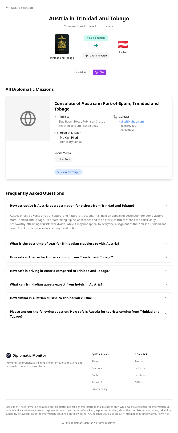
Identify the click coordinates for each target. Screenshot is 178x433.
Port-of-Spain (80, 72)
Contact (96, 375)
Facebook (140, 375)
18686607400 (127, 126)
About (95, 361)
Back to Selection (21, 8)
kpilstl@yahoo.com (131, 121)
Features (97, 368)
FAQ (102, 72)
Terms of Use (99, 382)
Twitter (139, 361)
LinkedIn (62, 159)
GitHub (139, 382)
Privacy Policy (99, 389)
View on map (69, 172)
